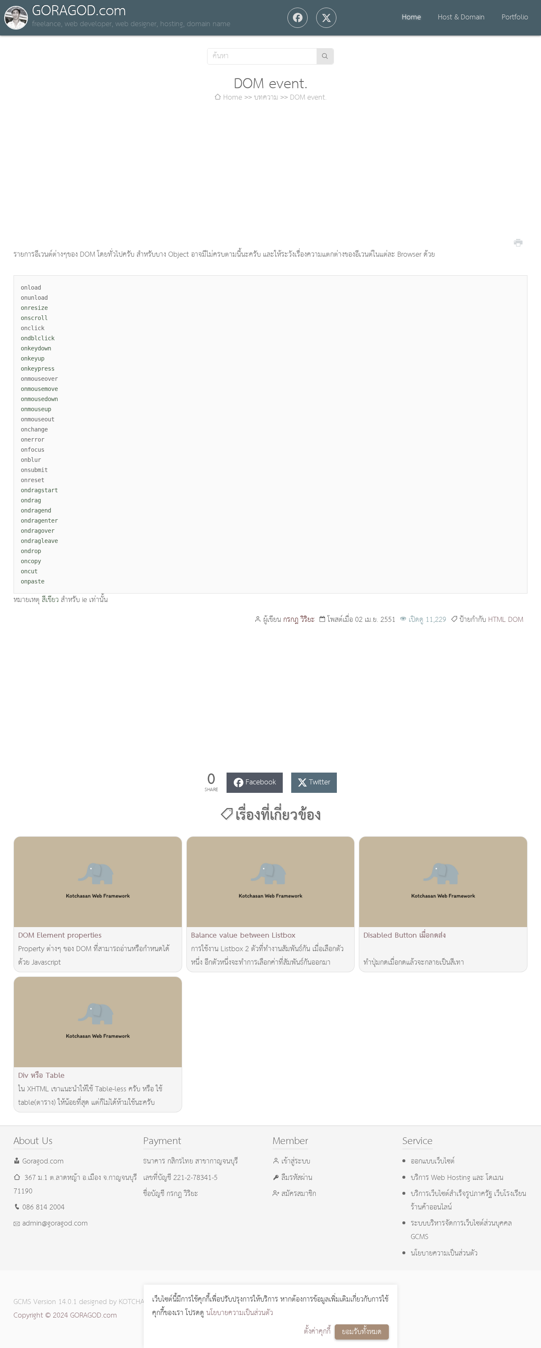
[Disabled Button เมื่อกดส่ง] (443, 882)
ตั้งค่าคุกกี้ (317, 1331)
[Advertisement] (270, 176)
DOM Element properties (59, 936)
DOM (515, 620)
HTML (497, 620)
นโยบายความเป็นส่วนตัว (239, 1313)
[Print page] (518, 242)
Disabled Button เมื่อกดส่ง (404, 936)
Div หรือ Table (41, 1076)
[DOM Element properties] (98, 882)
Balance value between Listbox (243, 936)
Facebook (261, 782)
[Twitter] (326, 18)
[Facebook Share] (297, 18)
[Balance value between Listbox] (271, 882)
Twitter (319, 782)
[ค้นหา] (325, 56)
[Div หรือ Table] (98, 1022)
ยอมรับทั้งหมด (362, 1332)
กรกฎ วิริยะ (299, 620)
